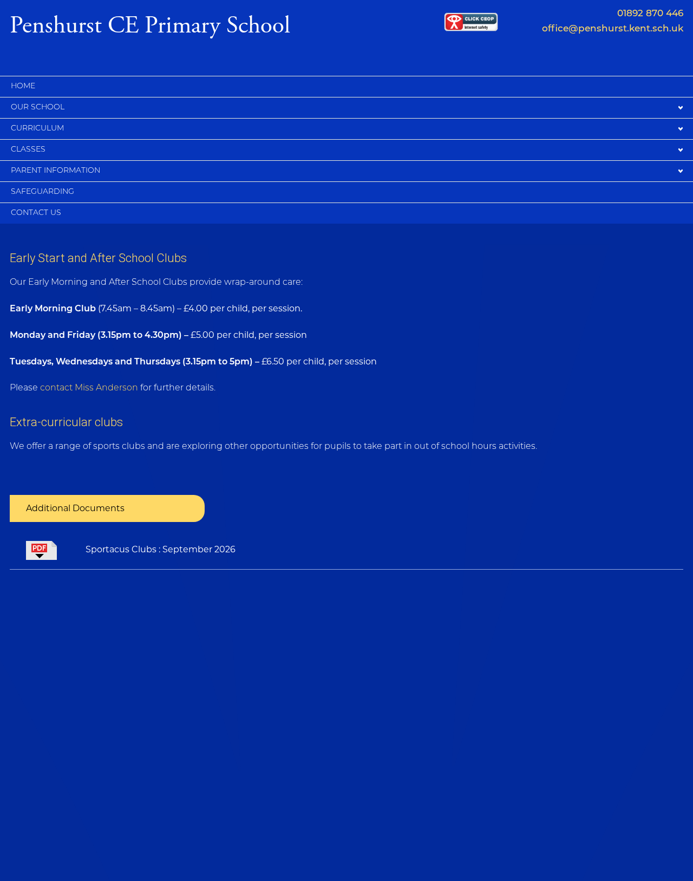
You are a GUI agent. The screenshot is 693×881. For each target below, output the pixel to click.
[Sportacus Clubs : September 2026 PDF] (47, 549)
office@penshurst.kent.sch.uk (612, 29)
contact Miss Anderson (89, 388)
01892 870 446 (650, 13)
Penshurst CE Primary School (150, 24)
